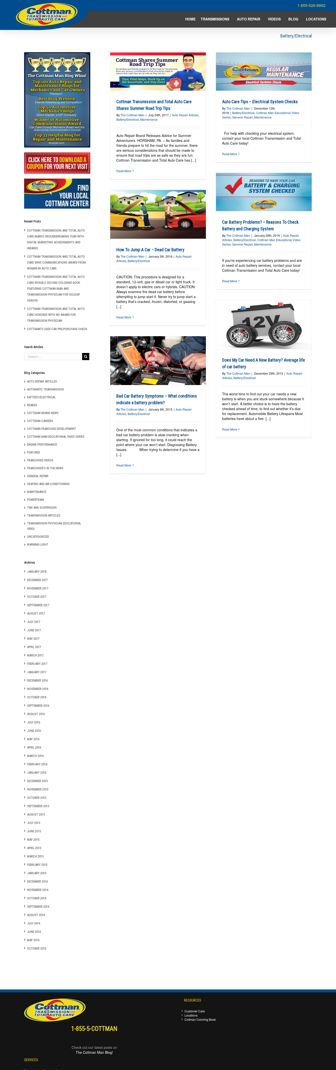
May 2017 (33, 638)
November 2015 (37, 789)
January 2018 (36, 571)
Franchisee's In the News (45, 468)
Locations (191, 1015)
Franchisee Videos (40, 460)
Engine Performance (42, 444)
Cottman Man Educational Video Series (55, 436)
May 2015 (33, 839)
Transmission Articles (43, 515)
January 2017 (36, 672)
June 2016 (34, 731)
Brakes (32, 405)
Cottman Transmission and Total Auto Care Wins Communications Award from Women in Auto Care (56, 262)
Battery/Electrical (127, 119)
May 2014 (33, 940)
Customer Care (194, 1011)
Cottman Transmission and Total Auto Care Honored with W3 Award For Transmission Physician (56, 314)
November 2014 (37, 890)
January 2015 (36, 873)
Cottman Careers (40, 421)
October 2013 (36, 948)
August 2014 (36, 915)
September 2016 (38, 705)
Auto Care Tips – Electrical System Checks (260, 101)
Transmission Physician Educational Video (54, 526)
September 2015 (38, 806)
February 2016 (37, 764)
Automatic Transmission (45, 389)
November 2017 (37, 588)
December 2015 (37, 781)
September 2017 (38, 605)
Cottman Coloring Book (200, 1019)
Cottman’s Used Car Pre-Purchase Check (57, 329)
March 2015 (35, 856)
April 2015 (34, 848)
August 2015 (36, 814)
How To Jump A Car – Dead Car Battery (150, 249)
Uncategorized (38, 536)
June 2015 (34, 831)
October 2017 (36, 597)
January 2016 (36, 772)
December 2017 (37, 580)
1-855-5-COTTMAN (94, 1028)
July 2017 (33, 622)
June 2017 (34, 630)
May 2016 (33, 739)
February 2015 (37, 865)
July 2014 (33, 923)
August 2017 (36, 613)
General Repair (242, 117)
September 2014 (38, 906)
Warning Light (37, 544)
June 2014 (34, 932)
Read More (123, 171)
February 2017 (37, 664)
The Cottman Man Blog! (94, 1052)
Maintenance (149, 119)
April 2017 (34, 647)
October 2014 (36, 898)
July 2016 (33, 722)
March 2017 (35, 655)
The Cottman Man (132, 115)
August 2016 (36, 714)
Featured (33, 452)
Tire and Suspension (42, 507)
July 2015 (33, 823)
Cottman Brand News (43, 413)
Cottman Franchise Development (51, 429)
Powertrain (35, 500)
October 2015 (36, 798)
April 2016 (34, 747)
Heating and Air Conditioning (48, 484)
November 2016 (37, 689)
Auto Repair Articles (185, 115)
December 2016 (37, 680)
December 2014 (37, 881)
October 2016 (36, 697)
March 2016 (35, 756)
